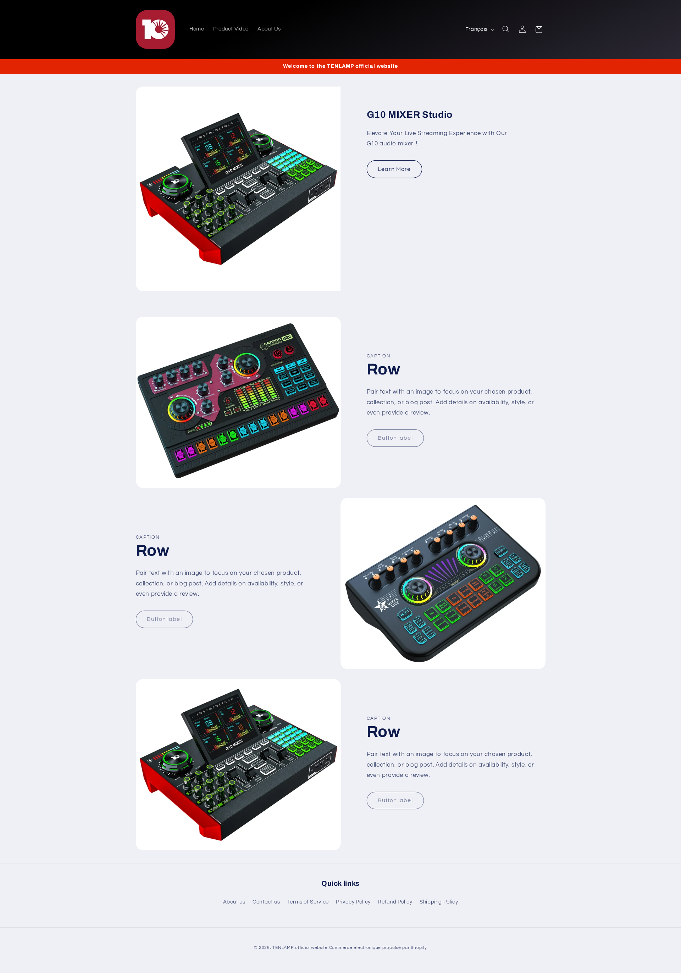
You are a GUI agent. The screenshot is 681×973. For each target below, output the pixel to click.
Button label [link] (395, 438)
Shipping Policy (439, 902)
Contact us (266, 902)
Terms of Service (308, 902)
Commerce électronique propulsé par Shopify (378, 948)
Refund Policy (395, 902)
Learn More (394, 169)
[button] (506, 29)
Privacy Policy (353, 902)
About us (234, 902)
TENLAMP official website (300, 948)
